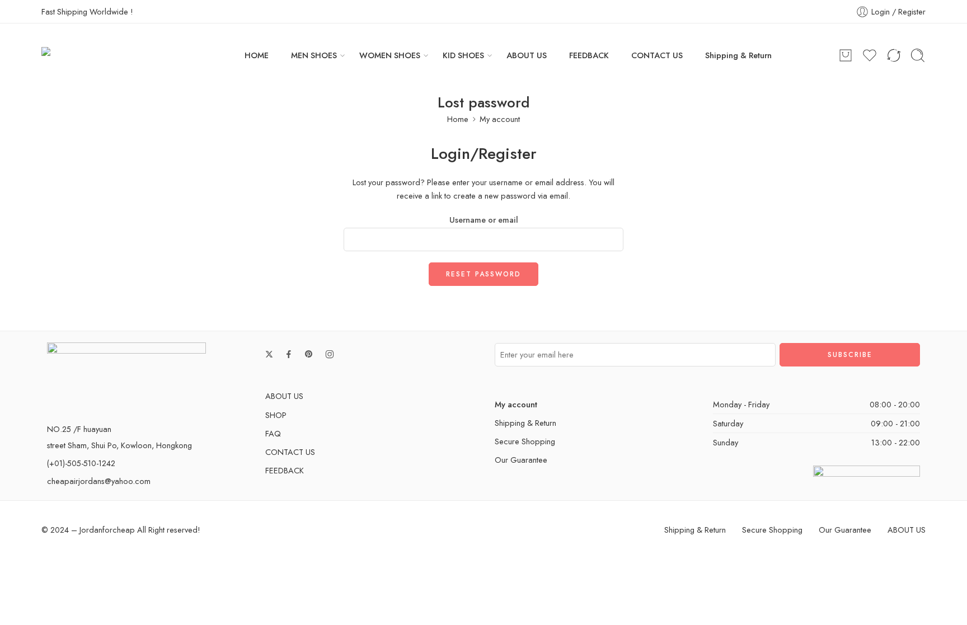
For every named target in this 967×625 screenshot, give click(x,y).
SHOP (276, 415)
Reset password (483, 274)
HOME (257, 55)
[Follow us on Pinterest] (308, 354)
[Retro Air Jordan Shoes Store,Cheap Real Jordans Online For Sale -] (110, 55)
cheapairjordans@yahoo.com (99, 481)
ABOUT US (526, 55)
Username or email (483, 219)
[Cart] (845, 55)
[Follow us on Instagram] (330, 354)
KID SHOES (463, 55)
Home (457, 119)
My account (500, 119)
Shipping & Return (738, 55)
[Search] (918, 55)
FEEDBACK (589, 55)
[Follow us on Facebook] (288, 354)
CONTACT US (657, 55)
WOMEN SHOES (389, 55)
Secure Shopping (525, 441)
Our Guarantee (521, 460)
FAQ (273, 433)
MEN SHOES (314, 55)
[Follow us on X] (269, 354)
